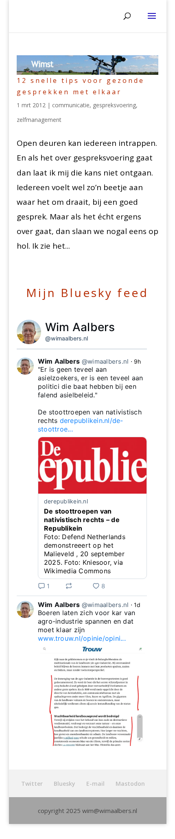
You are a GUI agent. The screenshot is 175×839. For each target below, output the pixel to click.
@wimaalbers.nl (66, 338)
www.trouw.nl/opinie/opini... (82, 638)
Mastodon (130, 783)
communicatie (71, 105)
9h (137, 361)
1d (137, 604)
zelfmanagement (39, 120)
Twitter (32, 783)
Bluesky (64, 783)
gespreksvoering (114, 105)
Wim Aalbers (80, 327)
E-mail (95, 783)
